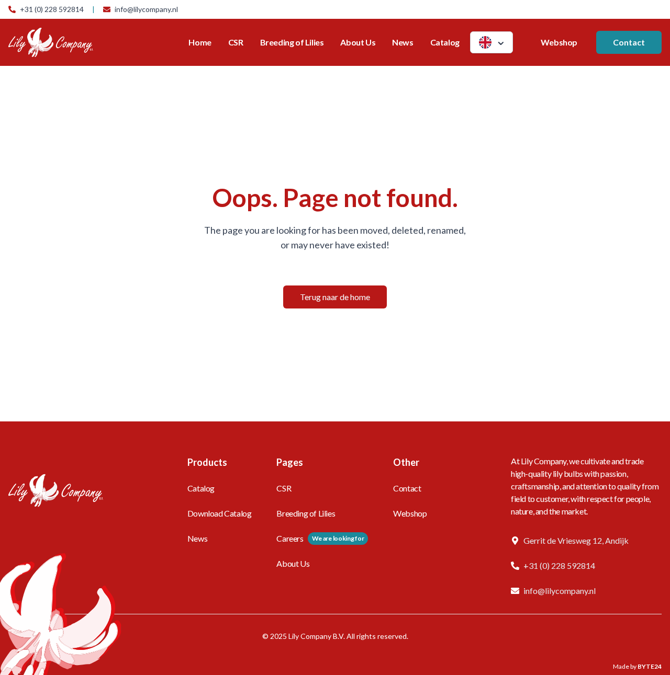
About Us (357, 42)
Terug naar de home (335, 297)
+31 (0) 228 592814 (52, 9)
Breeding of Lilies (292, 42)
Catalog (445, 42)
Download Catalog (219, 513)
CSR (235, 42)
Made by (637, 666)
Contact (629, 42)
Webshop (559, 42)
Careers (289, 538)
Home (199, 42)
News (402, 42)
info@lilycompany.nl (146, 9)
